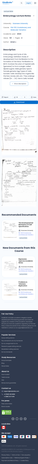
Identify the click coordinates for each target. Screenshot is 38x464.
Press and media (7, 404)
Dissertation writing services (10, 349)
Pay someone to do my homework (12, 341)
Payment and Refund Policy (10, 460)
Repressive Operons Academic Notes (26, 261)
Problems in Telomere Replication (23, 284)
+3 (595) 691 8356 (9, 394)
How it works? (6, 374)
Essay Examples (6, 360)
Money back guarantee (9, 383)
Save (34, 97)
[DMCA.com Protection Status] (19, 412)
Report (6, 97)
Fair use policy (26, 455)
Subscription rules (7, 458)
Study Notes (5, 366)
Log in (28, 3)
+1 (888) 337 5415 (9, 396)
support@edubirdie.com (25, 328)
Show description (20, 84)
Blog (3, 363)
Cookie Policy (24, 460)
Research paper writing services (11, 346)
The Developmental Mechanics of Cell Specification (26, 224)
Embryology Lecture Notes (17, 15)
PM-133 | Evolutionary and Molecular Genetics (21, 28)
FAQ (3, 380)
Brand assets (6, 406)
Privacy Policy (6, 455)
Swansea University (20, 23)
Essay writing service (8, 338)
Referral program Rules (21, 458)
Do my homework (7, 352)
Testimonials (6, 377)
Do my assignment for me (10, 343)
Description (9, 49)
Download (20, 102)
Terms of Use (16, 455)
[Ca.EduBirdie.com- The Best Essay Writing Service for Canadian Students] (4, 428)
